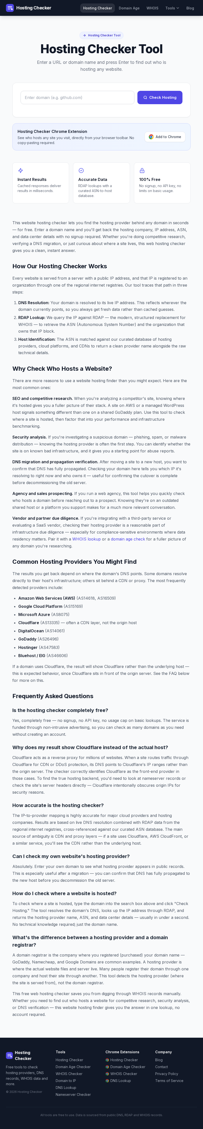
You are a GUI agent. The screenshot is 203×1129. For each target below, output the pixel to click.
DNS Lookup (66, 1087)
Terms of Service (169, 1081)
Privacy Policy (166, 1074)
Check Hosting (163, 97)
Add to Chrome (168, 137)
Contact (161, 1067)
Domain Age (129, 8)
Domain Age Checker (73, 1067)
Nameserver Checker (73, 1094)
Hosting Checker (97, 8)
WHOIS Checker (69, 1074)
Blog (190, 8)
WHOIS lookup (86, 539)
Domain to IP (66, 1081)
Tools (170, 8)
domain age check (128, 539)
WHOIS (152, 8)
